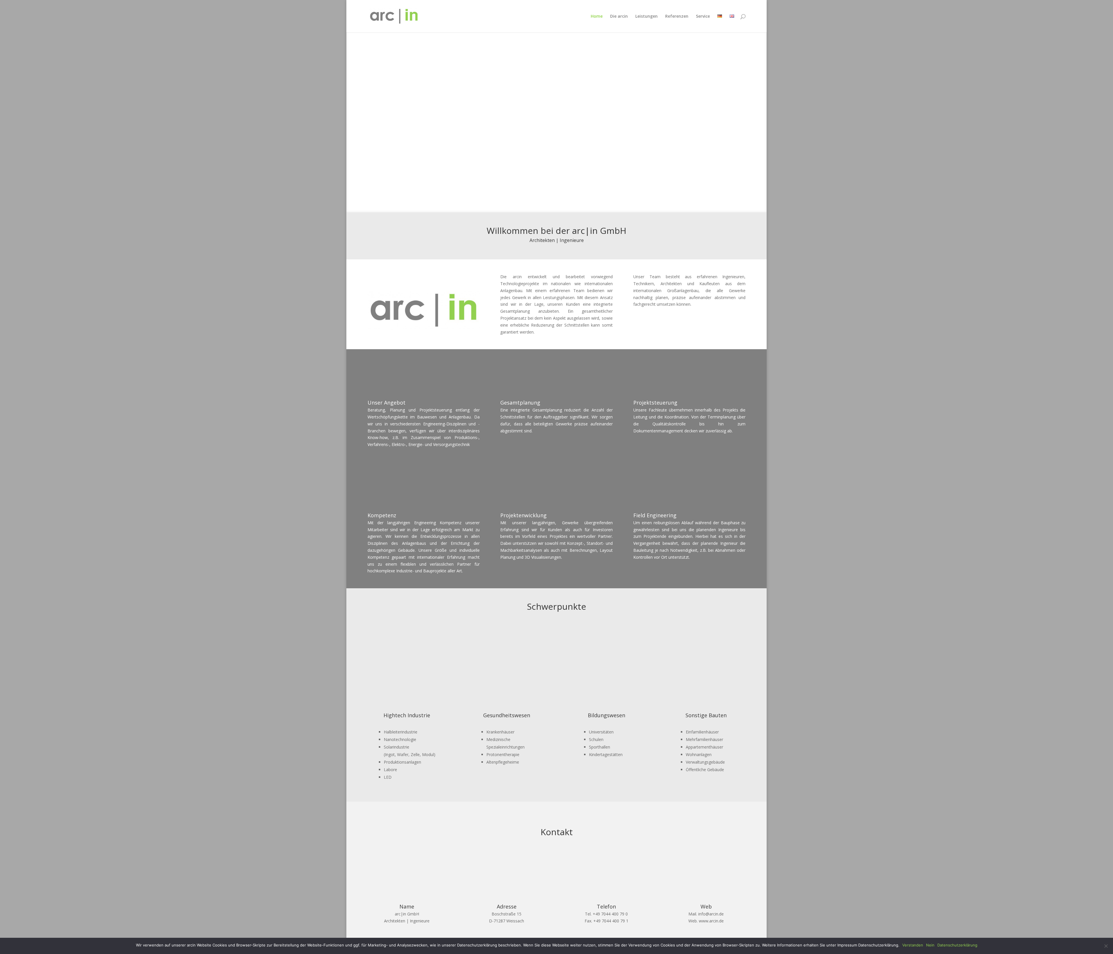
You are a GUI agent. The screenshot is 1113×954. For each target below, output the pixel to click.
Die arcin (619, 16)
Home (597, 16)
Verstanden (912, 945)
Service (703, 16)
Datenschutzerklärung (957, 945)
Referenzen (676, 16)
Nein (930, 945)
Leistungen (646, 16)
